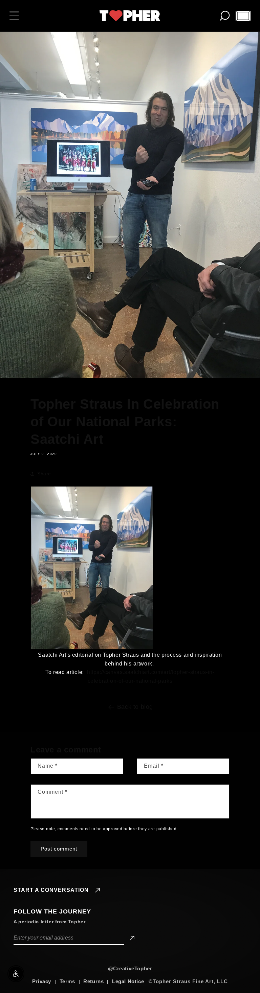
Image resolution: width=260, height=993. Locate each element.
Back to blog (135, 706)
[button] (14, 15)
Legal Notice (128, 981)
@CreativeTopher (130, 968)
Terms (67, 981)
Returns (93, 981)
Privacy (41, 981)
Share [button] (44, 473)
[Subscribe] (131, 938)
